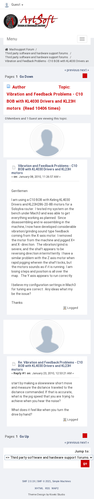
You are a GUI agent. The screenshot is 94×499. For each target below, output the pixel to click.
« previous (72, 70)
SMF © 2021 (44, 481)
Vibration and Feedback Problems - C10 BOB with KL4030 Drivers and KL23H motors (44, 169)
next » (84, 70)
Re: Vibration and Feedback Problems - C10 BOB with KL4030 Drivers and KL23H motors (47, 366)
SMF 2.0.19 (28, 481)
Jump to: (82, 451)
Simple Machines (61, 481)
